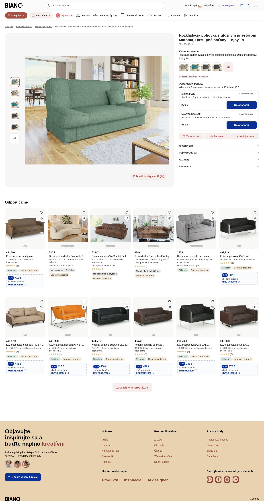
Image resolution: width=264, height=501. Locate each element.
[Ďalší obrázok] (43, 228)
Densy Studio (161, 462)
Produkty (110, 480)
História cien (186, 145)
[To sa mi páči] (41, 212)
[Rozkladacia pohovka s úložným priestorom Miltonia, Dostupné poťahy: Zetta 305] (206, 71)
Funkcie (106, 462)
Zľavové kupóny (191, 6)
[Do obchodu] (97, 110)
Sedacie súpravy (108, 15)
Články (158, 450)
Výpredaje (67, 15)
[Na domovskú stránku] (17, 5)
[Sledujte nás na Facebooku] (218, 479)
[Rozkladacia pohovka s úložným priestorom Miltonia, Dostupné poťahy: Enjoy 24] (217, 71)
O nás (105, 439)
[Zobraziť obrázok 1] (15, 82)
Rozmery (184, 159)
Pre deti (86, 15)
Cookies (254, 498)
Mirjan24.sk (188, 93)
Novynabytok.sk (191, 114)
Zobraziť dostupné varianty (193, 76)
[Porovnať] (41, 218)
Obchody (159, 445)
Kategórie (16, 15)
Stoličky (193, 15)
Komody (175, 15)
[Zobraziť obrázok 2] (15, 93)
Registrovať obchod (217, 439)
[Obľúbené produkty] (249, 5)
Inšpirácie (209, 5)
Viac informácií (246, 93)
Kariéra (106, 445)
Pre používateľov (165, 431)
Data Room (213, 456)
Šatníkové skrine (135, 15)
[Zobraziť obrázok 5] (15, 127)
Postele (158, 15)
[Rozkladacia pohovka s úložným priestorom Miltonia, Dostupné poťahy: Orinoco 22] (184, 71)
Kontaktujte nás (110, 450)
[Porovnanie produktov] (241, 5)
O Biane (107, 431)
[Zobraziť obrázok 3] (15, 105)
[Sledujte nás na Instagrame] (210, 479)
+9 (14, 138)
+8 (228, 67)
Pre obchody (215, 431)
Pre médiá (107, 456)
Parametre (185, 166)
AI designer (228, 5)
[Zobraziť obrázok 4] (15, 116)
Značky (158, 439)
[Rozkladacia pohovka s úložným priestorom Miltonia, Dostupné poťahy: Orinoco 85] (195, 71)
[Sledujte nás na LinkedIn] (236, 479)
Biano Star (212, 450)
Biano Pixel (213, 445)
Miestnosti (41, 15)
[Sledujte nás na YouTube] (227, 479)
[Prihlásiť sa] (256, 5)
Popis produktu (188, 152)
